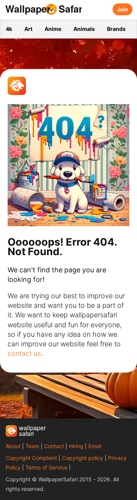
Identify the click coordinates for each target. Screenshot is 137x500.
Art (28, 29)
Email (94, 446)
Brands (116, 29)
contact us (24, 353)
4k (9, 29)
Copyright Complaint (31, 458)
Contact (54, 446)
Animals (84, 29)
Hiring (76, 446)
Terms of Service (46, 467)
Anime (53, 29)
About (13, 446)
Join (122, 9)
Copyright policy (82, 458)
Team (32, 446)
